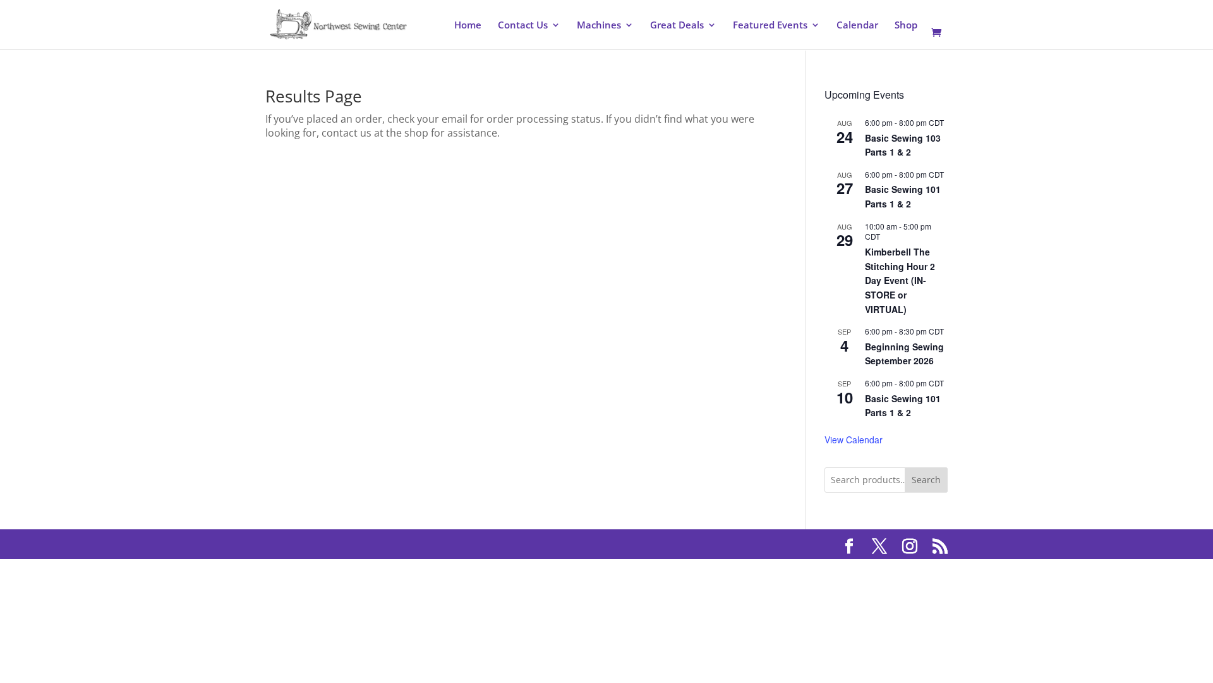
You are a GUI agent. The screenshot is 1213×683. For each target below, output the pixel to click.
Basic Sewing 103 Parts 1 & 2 (903, 145)
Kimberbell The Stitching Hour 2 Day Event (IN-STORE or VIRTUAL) (900, 280)
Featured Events (770, 25)
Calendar (857, 25)
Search (926, 480)
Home (467, 25)
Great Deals (677, 25)
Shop (906, 25)
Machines (599, 25)
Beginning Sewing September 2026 (904, 353)
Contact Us (523, 25)
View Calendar (853, 439)
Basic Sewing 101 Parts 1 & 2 (903, 196)
